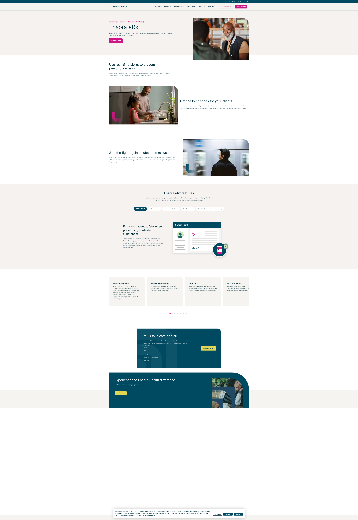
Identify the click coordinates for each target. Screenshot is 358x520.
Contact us (120, 393)
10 (183, 313)
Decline (228, 514)
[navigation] (189, 6)
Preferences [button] (152, 515)
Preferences (217, 514)
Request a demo (226, 6)
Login (247, 1)
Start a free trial (241, 6)
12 (186, 313)
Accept (238, 514)
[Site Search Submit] (225, 1)
